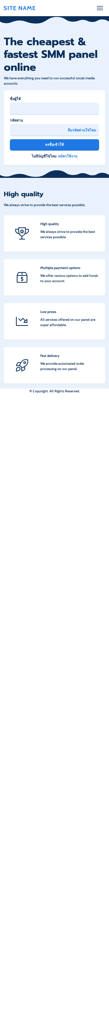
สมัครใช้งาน (68, 156)
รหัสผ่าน (16, 120)
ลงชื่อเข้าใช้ (54, 144)
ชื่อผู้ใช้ (15, 99)
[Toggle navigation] (99, 8)
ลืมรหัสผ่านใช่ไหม (82, 130)
